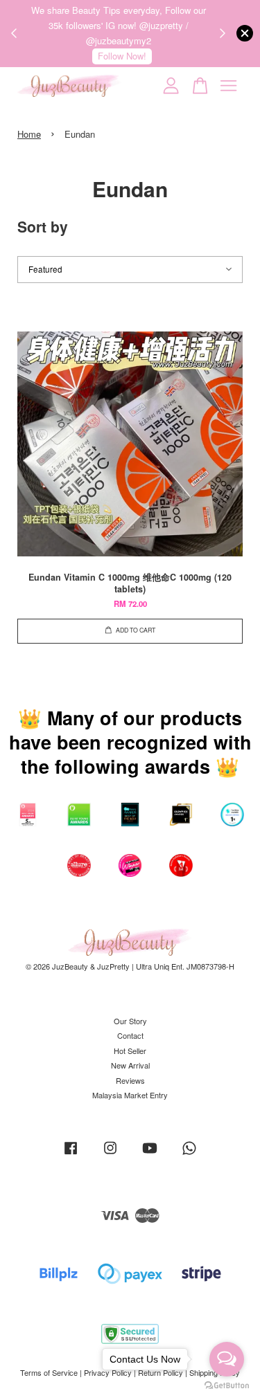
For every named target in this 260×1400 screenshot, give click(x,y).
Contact (130, 1035)
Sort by (42, 226)
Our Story (130, 1020)
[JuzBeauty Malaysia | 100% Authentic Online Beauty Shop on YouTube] (149, 1154)
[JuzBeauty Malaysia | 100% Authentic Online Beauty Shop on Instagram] (110, 1154)
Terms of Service (49, 1372)
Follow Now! (122, 55)
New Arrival (130, 1065)
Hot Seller (130, 1050)
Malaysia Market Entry (130, 1094)
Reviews (130, 1080)
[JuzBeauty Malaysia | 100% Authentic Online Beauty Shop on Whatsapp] (189, 1154)
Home (29, 133)
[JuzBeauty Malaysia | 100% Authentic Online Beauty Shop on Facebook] (70, 1154)
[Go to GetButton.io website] (227, 1385)
